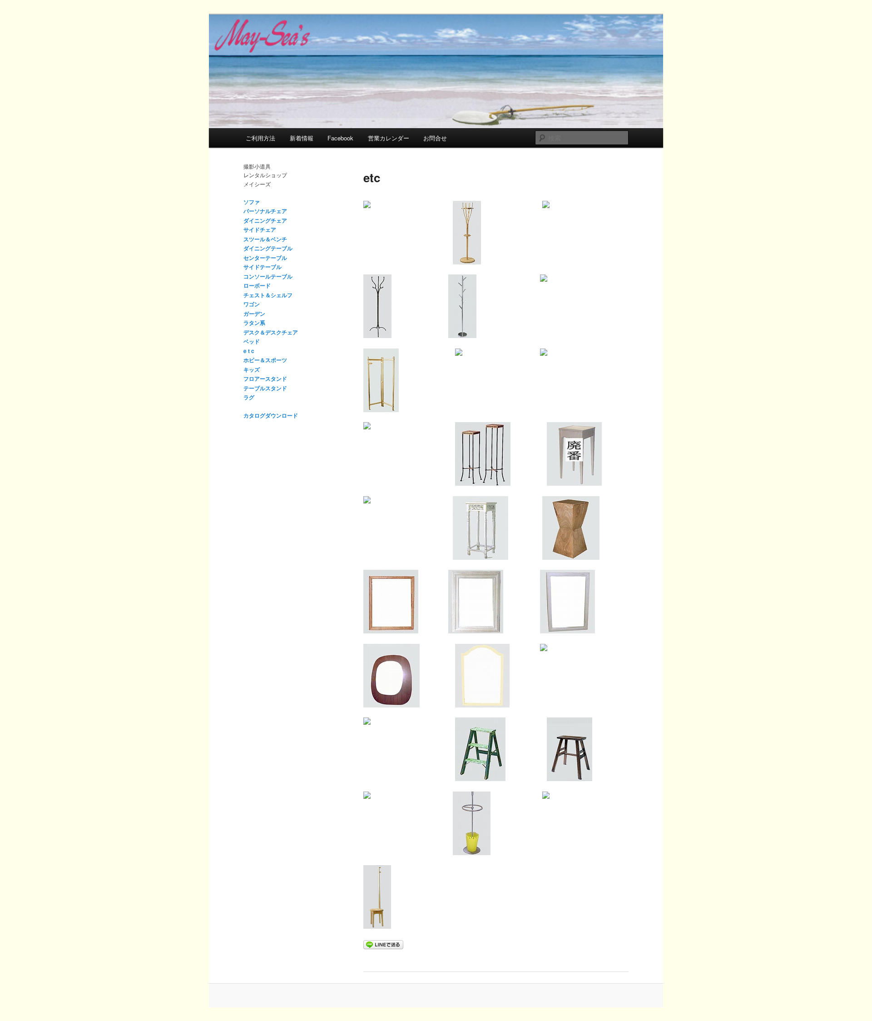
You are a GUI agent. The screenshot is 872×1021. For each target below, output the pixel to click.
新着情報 (301, 138)
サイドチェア (259, 229)
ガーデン (254, 313)
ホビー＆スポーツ (265, 360)
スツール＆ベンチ (265, 239)
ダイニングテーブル (267, 248)
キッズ (251, 369)
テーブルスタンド (265, 388)
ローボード (257, 285)
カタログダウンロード (270, 415)
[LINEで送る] (383, 944)
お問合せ (435, 138)
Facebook (340, 138)
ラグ (248, 397)
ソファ (251, 202)
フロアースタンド (265, 378)
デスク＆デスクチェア (270, 332)
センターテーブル (265, 258)
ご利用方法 (260, 138)
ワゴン (251, 304)
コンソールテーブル (267, 276)
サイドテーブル (262, 267)
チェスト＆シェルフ (267, 295)
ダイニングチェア (265, 220)
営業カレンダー (388, 138)
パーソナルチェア (265, 211)
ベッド (251, 341)
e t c (248, 351)
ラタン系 (254, 323)
